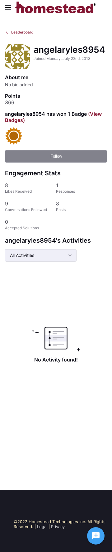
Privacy (58, 526)
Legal (42, 526)
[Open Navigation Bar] (10, 7)
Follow (56, 156)
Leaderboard (22, 32)
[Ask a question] (96, 536)
